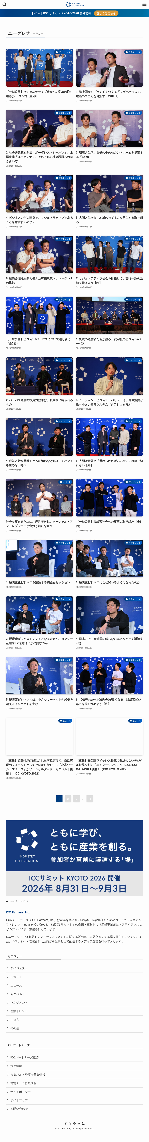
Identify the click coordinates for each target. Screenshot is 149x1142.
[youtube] (78, 1123)
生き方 (14, 1020)
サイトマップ (19, 1100)
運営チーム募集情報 (23, 1083)
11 (89, 798)
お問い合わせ (19, 1109)
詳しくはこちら (106, 13)
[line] (74, 1123)
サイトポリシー (20, 1092)
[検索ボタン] (4, 4)
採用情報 (16, 1066)
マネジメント (19, 1002)
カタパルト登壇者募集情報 (27, 1074)
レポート (16, 977)
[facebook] (65, 1123)
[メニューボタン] (144, 4)
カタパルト (17, 994)
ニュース (16, 985)
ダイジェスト (19, 968)
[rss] (83, 1123)
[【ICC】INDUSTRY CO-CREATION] (74, 4)
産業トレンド (19, 1011)
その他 (14, 1028)
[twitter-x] (70, 1123)
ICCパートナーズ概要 (24, 1057)
